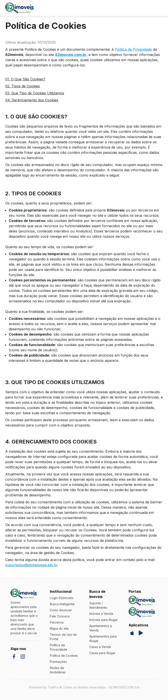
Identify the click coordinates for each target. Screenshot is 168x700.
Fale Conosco (60, 616)
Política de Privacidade (133, 49)
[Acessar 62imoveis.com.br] (142, 612)
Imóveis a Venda (101, 613)
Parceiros (57, 622)
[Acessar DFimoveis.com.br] (142, 601)
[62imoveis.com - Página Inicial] (19, 8)
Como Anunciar (61, 610)
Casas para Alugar (102, 653)
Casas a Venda (100, 647)
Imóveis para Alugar (103, 620)
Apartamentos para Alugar (103, 638)
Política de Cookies (64, 655)
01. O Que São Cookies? (25, 79)
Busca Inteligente (62, 604)
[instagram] (22, 656)
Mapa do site (59, 628)
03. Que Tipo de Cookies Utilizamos (34, 93)
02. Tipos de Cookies (22, 86)
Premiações (58, 662)
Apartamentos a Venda (100, 628)
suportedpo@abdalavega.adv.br (31, 565)
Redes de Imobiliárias (58, 670)
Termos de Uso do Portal (63, 637)
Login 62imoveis (61, 598)
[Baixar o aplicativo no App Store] (132, 632)
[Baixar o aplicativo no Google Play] (140, 632)
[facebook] (14, 656)
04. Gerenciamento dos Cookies (31, 100)
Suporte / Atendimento (98, 605)
